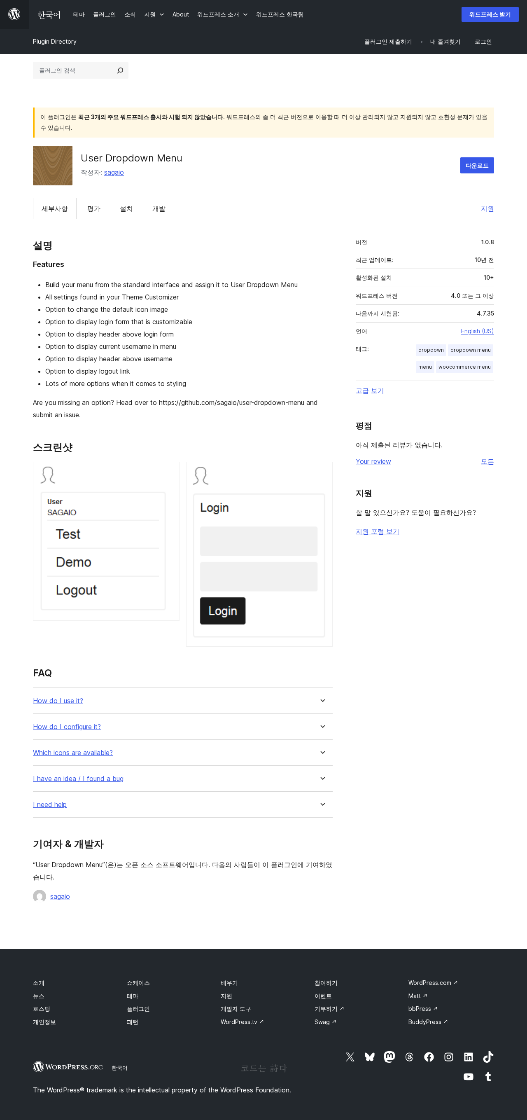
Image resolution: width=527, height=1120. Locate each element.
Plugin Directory (55, 41)
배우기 (229, 982)
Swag (326, 1021)
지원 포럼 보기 (377, 531)
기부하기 (330, 1008)
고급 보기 (370, 390)
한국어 (120, 1067)
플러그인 (138, 1008)
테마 (132, 995)
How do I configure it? (67, 727)
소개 (38, 982)
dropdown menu (470, 350)
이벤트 (323, 995)
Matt (418, 995)
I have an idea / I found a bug (78, 779)
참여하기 (326, 982)
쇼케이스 (138, 982)
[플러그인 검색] (120, 70)
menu (425, 367)
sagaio (114, 172)
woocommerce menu (464, 367)
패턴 (132, 1021)
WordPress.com (433, 982)
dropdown (431, 350)
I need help (50, 805)
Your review (373, 461)
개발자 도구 (236, 1008)
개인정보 (44, 1021)
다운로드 (477, 165)
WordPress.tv (242, 1021)
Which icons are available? (73, 753)
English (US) (477, 330)
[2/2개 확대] (321, 473)
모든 (487, 461)
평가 (93, 208)
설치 (126, 208)
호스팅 (41, 1008)
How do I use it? (58, 701)
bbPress (423, 1008)
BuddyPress (428, 1021)
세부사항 (55, 208)
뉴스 (38, 995)
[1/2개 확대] (168, 473)
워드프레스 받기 (490, 14)
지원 (487, 208)
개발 (159, 208)
